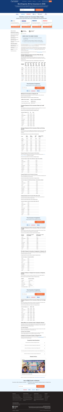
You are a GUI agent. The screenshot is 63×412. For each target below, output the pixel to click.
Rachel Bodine (24, 31)
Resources (34, 1)
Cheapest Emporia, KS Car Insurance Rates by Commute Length (14, 39)
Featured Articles (25, 393)
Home (22, 377)
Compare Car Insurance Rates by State (29, 377)
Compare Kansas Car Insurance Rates (39, 377)
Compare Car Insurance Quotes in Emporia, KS (14, 49)
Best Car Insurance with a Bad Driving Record (39, 400)
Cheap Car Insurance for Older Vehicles (39, 398)
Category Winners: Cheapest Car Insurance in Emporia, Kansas (14, 43)
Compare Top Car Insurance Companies (18, 398)
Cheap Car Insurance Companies (17, 397)
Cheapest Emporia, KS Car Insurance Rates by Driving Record (14, 37)
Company (46, 393)
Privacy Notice (46, 397)
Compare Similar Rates (15, 26)
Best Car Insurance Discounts (27, 396)
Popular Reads (36, 393)
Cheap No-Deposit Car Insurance (38, 396)
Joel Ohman (32, 31)
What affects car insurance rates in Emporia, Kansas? (14, 47)
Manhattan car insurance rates (30, 49)
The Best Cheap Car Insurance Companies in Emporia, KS (15, 41)
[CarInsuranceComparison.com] (14, 1)
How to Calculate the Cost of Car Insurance (27, 400)
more (19, 23)
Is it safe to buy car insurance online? (28, 398)
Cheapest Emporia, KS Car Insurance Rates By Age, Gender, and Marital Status (15, 32)
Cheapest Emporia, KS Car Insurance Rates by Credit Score (14, 35)
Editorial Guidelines (47, 396)
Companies (29, 1)
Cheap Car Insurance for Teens (38, 397)
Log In (50, 1)
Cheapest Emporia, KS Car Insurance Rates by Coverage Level (14, 45)
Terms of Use (42, 11)
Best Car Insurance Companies (16, 396)
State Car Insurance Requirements (27, 397)
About (39, 1)
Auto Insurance (24, 1)
